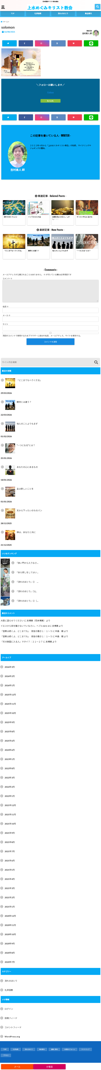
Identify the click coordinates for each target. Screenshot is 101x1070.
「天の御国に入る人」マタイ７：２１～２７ (22, 641)
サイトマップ (85, 1049)
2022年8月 (10, 768)
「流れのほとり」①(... (26, 591)
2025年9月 (10, 722)
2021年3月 (10, 888)
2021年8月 (10, 842)
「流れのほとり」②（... (27, 601)
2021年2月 (10, 897)
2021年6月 (10, 860)
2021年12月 (10, 805)
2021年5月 (10, 869)
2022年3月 (10, 777)
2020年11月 (10, 925)
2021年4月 (10, 879)
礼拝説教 (37, 13)
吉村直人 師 (87, 33)
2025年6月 (10, 740)
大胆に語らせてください (12, 620)
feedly (51, 101)
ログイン (9, 1009)
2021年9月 (10, 833)
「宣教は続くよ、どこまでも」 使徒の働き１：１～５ (26, 631)
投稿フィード (11, 1018)
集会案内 (88, 13)
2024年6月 (10, 750)
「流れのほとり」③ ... (27, 582)
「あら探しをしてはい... (27, 572)
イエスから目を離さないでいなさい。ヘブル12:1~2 (25, 626)
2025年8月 (10, 731)
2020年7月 (10, 962)
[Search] (96, 362)
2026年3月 (10, 667)
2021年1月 (10, 906)
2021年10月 (10, 823)
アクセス (5, 1055)
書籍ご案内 (54, 1049)
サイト (5, 324)
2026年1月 (10, 685)
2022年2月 (10, 787)
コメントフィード (13, 1027)
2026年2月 (10, 676)
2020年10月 (10, 934)
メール (6, 315)
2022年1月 (10, 796)
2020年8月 (10, 952)
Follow (50, 92)
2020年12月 (10, 916)
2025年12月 (10, 694)
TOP (12, 13)
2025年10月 (10, 713)
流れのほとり (63, 13)
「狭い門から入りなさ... (27, 563)
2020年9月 (10, 943)
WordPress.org (12, 1036)
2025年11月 (10, 704)
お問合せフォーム (69, 1049)
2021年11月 (10, 814)
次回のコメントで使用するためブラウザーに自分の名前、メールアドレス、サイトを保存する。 (42, 336)
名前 (6, 306)
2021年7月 (10, 851)
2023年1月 (10, 759)
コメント (7, 278)
